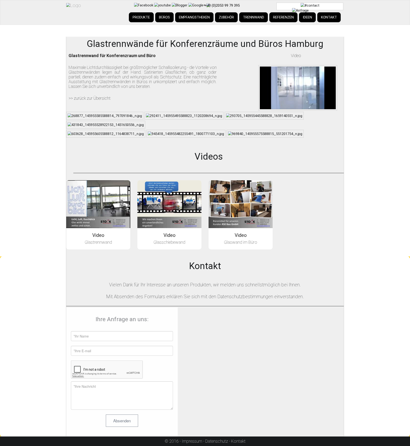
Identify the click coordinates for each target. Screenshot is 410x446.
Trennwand (253, 17)
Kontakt (329, 17)
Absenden (122, 420)
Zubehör (226, 17)
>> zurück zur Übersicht (90, 98)
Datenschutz (216, 441)
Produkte (141, 17)
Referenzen (283, 17)
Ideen (307, 17)
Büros (164, 17)
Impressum (192, 441)
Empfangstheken (194, 17)
